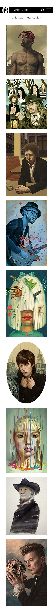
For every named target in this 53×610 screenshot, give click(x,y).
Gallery (25, 10)
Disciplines (16, 10)
